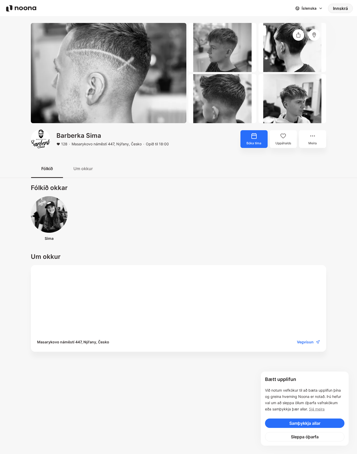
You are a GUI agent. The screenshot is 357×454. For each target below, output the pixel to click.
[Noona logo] (21, 8)
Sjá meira (317, 409)
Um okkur (83, 168)
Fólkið (47, 168)
